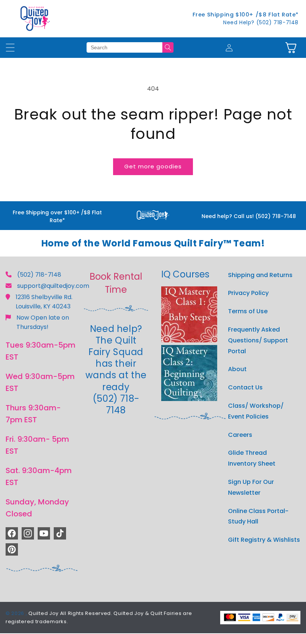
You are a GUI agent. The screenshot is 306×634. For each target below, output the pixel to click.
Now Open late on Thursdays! (42, 322)
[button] (290, 47)
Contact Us (245, 387)
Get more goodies (153, 166)
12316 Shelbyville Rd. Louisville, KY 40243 (44, 302)
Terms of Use (248, 311)
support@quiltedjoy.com (53, 286)
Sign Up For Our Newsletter (251, 487)
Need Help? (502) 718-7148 (261, 22)
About (237, 369)
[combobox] (124, 47)
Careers (240, 435)
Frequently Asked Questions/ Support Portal (258, 340)
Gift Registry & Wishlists (264, 539)
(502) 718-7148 (39, 274)
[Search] (168, 47)
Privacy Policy (248, 293)
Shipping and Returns (260, 275)
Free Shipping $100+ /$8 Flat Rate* (246, 14)
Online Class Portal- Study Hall (258, 516)
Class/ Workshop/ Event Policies (256, 411)
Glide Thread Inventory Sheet (251, 458)
